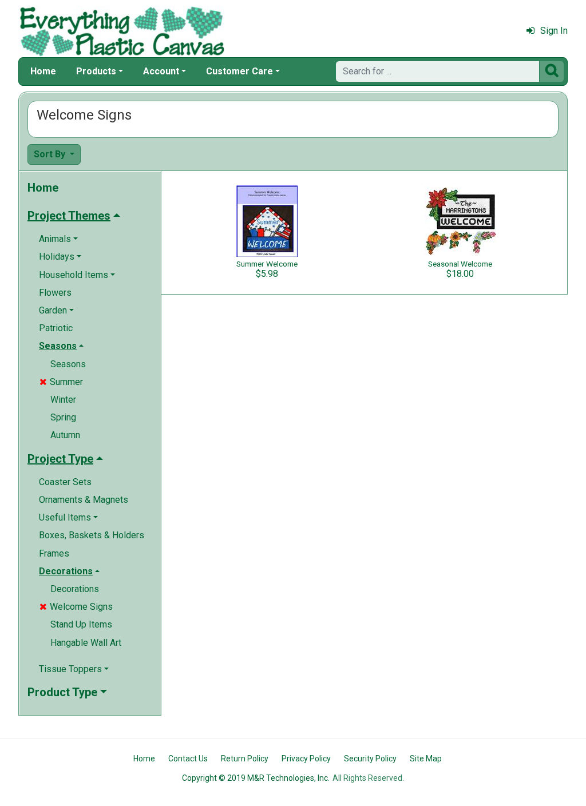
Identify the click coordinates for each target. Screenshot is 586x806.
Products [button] (96, 71)
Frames (54, 553)
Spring (63, 417)
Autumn (65, 435)
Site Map (426, 758)
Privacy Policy (306, 758)
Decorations (74, 588)
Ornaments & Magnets (83, 499)
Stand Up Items (81, 624)
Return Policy (244, 758)
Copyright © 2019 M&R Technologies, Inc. (256, 778)
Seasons (68, 364)
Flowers (55, 292)
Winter (63, 399)
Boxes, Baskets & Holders (91, 535)
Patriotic (56, 328)
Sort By (51, 154)
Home (43, 71)
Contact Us (188, 758)
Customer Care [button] (239, 71)
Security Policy (370, 758)
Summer (61, 381)
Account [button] (161, 71)
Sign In (554, 30)
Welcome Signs (76, 606)
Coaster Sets (65, 482)
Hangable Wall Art (85, 642)
